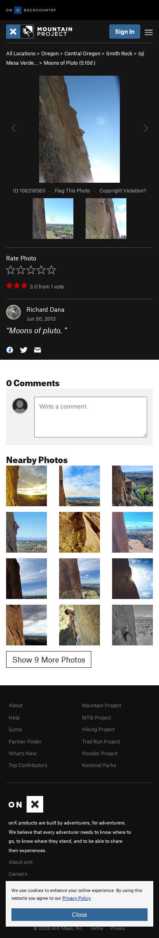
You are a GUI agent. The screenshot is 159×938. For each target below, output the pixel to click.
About (15, 705)
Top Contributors (28, 765)
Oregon (50, 53)
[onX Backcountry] (31, 10)
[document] (79, 904)
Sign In (125, 31)
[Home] (43, 31)
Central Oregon (82, 53)
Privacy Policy (76, 898)
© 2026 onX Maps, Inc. (58, 928)
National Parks (99, 765)
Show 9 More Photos (48, 659)
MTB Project (96, 717)
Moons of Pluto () (69, 62)
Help (14, 717)
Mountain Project (101, 705)
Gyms (15, 729)
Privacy (118, 928)
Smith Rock (119, 53)
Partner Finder (25, 741)
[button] (9, 349)
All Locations (20, 53)
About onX (21, 862)
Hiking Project (98, 729)
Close (79, 914)
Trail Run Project (101, 741)
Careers (18, 873)
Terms (96, 928)
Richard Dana (45, 309)
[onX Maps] (26, 810)
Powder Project (99, 753)
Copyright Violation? (122, 190)
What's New (23, 753)
